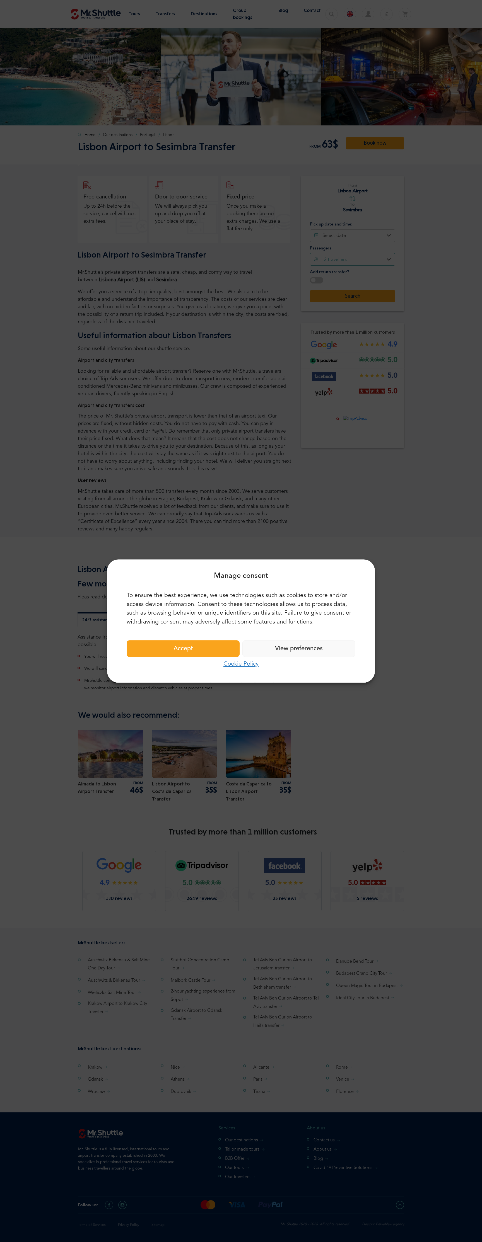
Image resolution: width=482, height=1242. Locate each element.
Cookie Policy (241, 664)
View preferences (299, 649)
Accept (183, 649)
